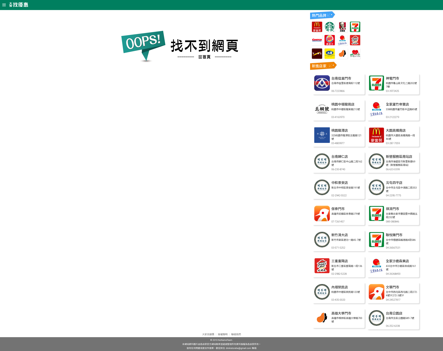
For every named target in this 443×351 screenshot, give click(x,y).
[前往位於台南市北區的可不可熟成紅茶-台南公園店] (376, 324)
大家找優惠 (208, 334)
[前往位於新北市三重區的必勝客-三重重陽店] (322, 272)
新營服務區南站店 (399, 157)
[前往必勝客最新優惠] (355, 44)
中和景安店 (339, 183)
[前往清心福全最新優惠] (355, 58)
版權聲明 (223, 334)
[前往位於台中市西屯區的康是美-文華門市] (376, 298)
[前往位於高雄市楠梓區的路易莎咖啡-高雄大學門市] (322, 324)
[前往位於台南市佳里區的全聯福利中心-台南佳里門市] (322, 90)
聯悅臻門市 (394, 235)
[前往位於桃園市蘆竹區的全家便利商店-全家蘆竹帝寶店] (376, 115)
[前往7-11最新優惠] (355, 31)
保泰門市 (338, 209)
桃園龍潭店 (339, 131)
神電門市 (392, 78)
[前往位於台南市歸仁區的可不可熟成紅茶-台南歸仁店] (322, 168)
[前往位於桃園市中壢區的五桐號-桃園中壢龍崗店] (322, 115)
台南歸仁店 (339, 157)
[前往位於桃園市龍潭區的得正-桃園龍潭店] (322, 142)
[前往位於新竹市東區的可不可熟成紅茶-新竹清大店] (322, 246)
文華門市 (392, 287)
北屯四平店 (394, 183)
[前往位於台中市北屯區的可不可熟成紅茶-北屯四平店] (376, 194)
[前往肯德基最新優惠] (342, 31)
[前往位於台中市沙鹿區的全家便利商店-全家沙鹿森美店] (376, 272)
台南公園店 (394, 313)
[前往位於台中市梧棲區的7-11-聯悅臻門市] (376, 246)
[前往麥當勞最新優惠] (317, 31)
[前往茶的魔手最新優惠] (317, 58)
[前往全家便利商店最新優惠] (342, 44)
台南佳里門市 (341, 78)
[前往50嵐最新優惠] (329, 58)
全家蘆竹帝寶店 (397, 104)
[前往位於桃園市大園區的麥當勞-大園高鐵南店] (376, 142)
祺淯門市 (392, 209)
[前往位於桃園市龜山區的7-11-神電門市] (376, 90)
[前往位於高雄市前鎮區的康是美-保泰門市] (322, 220)
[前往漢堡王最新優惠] (329, 44)
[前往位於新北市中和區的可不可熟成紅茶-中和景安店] (322, 194)
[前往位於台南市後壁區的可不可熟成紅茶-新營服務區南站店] (376, 168)
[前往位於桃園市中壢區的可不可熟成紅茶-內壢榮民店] (322, 298)
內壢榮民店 (339, 287)
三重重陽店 (339, 261)
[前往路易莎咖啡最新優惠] (342, 58)
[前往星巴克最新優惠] (329, 31)
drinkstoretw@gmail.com (238, 348)
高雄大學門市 (341, 313)
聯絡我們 (236, 334)
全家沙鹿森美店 (397, 261)
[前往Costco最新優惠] (317, 44)
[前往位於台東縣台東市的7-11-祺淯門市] (376, 220)
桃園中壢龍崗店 (342, 104)
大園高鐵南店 (396, 131)
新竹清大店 (339, 235)
